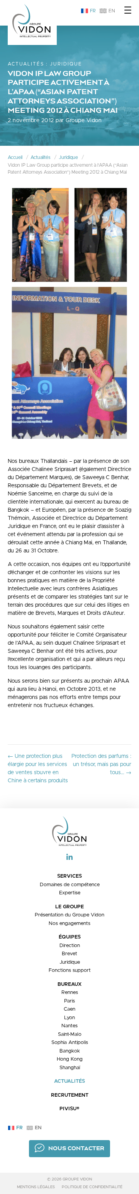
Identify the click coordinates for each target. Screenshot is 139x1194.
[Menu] (127, 10)
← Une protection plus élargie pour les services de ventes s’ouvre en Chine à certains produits (38, 768)
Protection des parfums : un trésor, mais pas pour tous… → (101, 764)
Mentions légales (36, 1187)
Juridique (66, 64)
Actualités (26, 64)
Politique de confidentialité (92, 1187)
